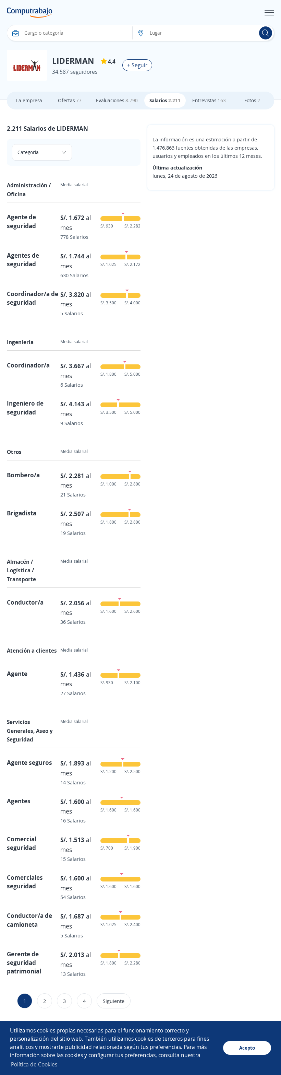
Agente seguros (29, 762)
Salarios (165, 100)
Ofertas (70, 100)
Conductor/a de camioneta (29, 919)
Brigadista (21, 513)
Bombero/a (23, 475)
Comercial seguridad (21, 843)
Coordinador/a (28, 365)
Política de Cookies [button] (34, 1064)
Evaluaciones (117, 100)
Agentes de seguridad (23, 259)
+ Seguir (137, 65)
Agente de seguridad (21, 221)
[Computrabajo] (29, 13)
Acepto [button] (247, 1047)
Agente (17, 673)
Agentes (18, 801)
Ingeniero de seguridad (25, 407)
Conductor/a (25, 602)
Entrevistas (209, 100)
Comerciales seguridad (25, 881)
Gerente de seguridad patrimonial (24, 962)
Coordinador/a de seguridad (32, 298)
